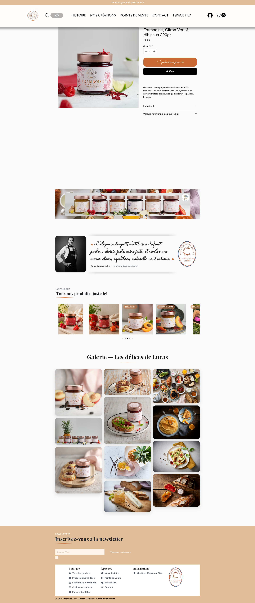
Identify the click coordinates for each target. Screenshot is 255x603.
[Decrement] (145, 51)
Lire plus (147, 97)
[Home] (56, 15)
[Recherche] (47, 15)
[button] (221, 15)
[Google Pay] (170, 79)
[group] (127, 319)
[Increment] (154, 51)
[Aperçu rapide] (70, 319)
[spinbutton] (150, 51)
